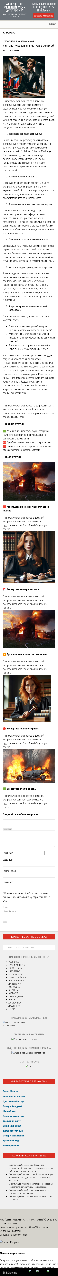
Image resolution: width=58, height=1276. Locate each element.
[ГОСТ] (29, 1066)
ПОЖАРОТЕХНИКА (16, 980)
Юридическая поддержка (29, 936)
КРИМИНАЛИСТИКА (16, 965)
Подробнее (48, 1267)
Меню (52, 24)
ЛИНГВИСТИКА (9, 33)
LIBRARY (11, 1009)
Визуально (5, 829)
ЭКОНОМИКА (14, 987)
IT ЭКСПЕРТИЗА (15, 968)
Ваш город (8, 882)
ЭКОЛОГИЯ (13, 993)
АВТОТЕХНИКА (14, 1003)
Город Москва (10, 1091)
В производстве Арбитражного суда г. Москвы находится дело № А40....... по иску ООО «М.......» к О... (31, 1177)
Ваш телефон (9, 870)
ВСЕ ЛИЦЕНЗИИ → (11, 1025)
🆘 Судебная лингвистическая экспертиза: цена (27, 442)
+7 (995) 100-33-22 (43, 7)
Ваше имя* (8, 859)
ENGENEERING (14, 971)
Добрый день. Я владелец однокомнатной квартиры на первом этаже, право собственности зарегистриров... (30, 1168)
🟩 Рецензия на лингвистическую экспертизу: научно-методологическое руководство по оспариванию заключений (26, 435)
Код (10, 829)
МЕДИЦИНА (13, 962)
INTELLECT (12, 999)
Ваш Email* (8, 853)
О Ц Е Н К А (13, 990)
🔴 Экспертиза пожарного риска (21, 728)
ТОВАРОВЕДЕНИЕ (15, 996)
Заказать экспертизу (43, 15)
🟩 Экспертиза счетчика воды (19, 788)
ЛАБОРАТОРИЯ (14, 1006)
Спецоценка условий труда (13, 1234)
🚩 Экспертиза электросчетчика (21, 589)
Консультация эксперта (29, 1155)
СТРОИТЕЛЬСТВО (15, 974)
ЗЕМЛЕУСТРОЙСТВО (17, 977)
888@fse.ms (44, 10)
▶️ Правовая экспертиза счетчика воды (25, 654)
